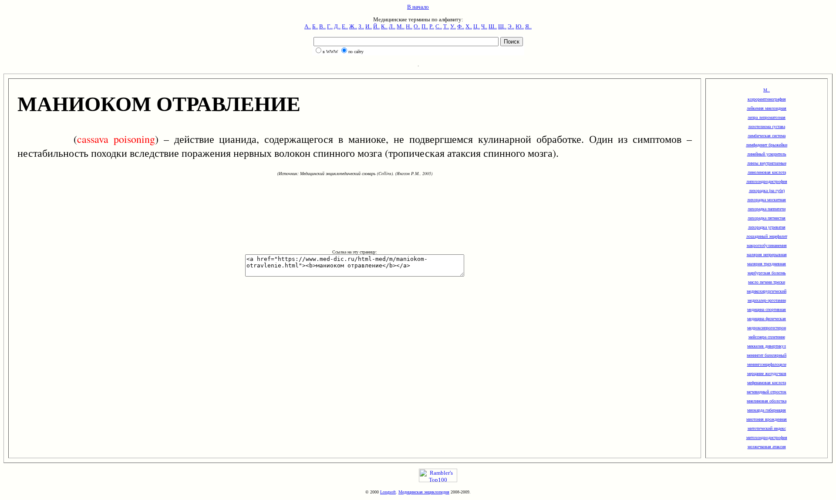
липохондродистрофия (766, 181)
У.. (453, 26)
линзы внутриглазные (766, 163)
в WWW (330, 51)
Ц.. (476, 26)
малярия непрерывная (767, 254)
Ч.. (484, 26)
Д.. (337, 26)
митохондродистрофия (766, 437)
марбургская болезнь (767, 272)
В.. (322, 26)
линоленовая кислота (767, 172)
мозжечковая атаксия (767, 446)
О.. (417, 26)
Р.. (431, 26)
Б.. (315, 26)
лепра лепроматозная (766, 117)
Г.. (330, 26)
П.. (424, 26)
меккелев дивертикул (766, 346)
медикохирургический (766, 291)
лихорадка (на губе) (767, 190)
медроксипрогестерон (766, 327)
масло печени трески (766, 282)
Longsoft (388, 492)
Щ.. (502, 26)
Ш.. (493, 26)
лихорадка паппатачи (766, 208)
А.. (307, 26)
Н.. (409, 26)
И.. (368, 26)
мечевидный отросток (766, 391)
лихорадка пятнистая (766, 218)
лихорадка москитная (766, 199)
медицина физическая (766, 318)
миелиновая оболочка (766, 401)
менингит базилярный (766, 355)
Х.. (468, 26)
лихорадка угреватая (766, 227)
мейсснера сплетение (766, 336)
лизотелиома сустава (766, 126)
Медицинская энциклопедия (423, 492)
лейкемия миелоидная (766, 108)
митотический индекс (767, 428)
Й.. (376, 26)
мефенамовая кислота (766, 382)
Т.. (446, 26)
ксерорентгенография (767, 99)
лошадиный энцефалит (766, 236)
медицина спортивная (766, 309)
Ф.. (460, 26)
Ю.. (520, 26)
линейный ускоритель (766, 154)
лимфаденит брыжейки (766, 144)
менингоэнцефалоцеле (766, 364)
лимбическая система (766, 135)
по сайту (356, 51)
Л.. (392, 26)
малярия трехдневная (766, 263)
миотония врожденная (766, 419)
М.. (401, 26)
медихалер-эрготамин (767, 300)
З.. (361, 26)
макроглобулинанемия (767, 245)
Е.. (345, 26)
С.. (438, 26)
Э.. (511, 26)
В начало (418, 6)
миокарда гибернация (766, 410)
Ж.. (353, 26)
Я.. (528, 26)
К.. (384, 26)
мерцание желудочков (766, 373)
